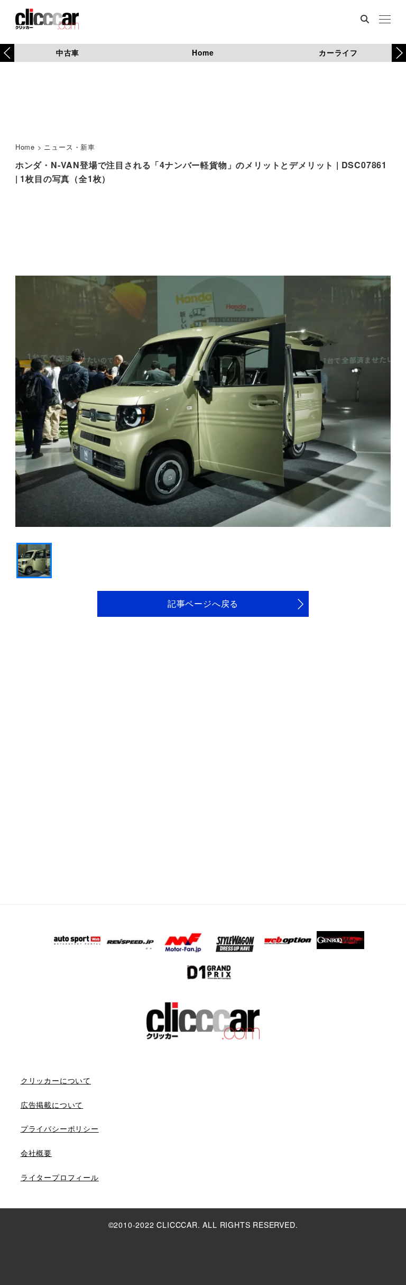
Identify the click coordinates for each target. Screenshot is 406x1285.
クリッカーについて (56, 1080)
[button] (399, 53)
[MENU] (385, 20)
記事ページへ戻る (203, 603)
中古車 (67, 52)
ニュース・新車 (69, 147)
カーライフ (338, 52)
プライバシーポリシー (60, 1128)
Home (203, 52)
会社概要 (36, 1152)
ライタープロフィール (60, 1177)
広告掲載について (52, 1104)
